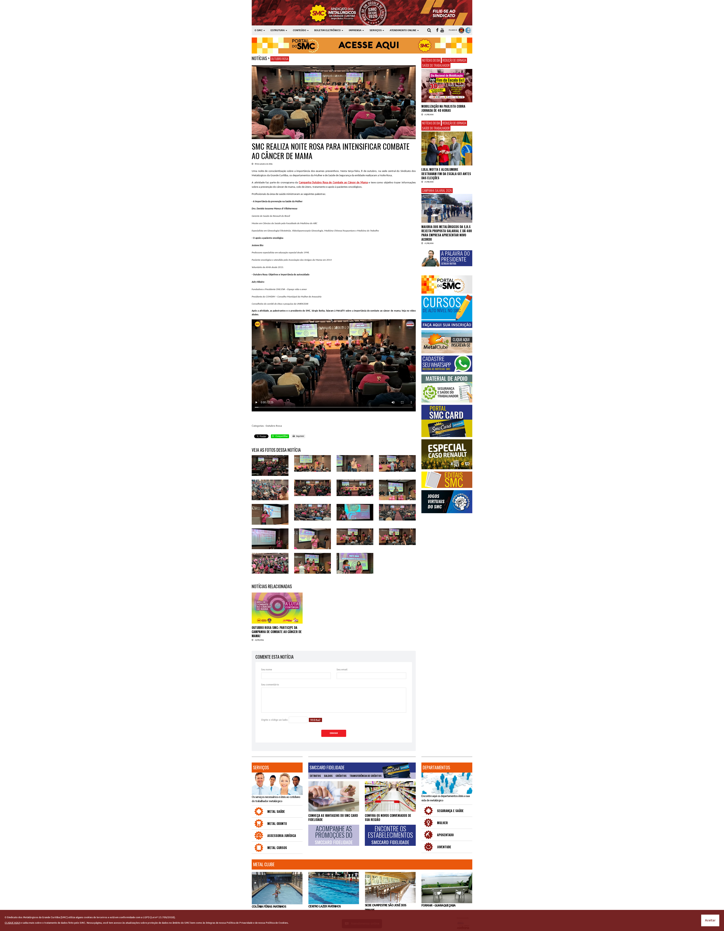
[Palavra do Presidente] (446, 258)
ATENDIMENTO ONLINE (403, 30)
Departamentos (436, 767)
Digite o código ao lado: (274, 719)
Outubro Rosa (279, 59)
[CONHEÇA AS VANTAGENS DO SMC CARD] (333, 796)
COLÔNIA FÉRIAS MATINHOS (269, 907)
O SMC (259, 30)
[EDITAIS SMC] (446, 480)
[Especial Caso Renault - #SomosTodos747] (446, 454)
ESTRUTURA (278, 30)
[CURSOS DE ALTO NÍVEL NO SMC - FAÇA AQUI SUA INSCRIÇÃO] (446, 311)
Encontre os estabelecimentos (390, 835)
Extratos (315, 776)
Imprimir (300, 436)
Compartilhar (281, 436)
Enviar (334, 733)
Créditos (341, 776)
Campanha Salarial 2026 (437, 190)
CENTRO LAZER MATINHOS (324, 906)
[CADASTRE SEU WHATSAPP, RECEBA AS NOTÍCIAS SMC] (446, 363)
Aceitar (710, 920)
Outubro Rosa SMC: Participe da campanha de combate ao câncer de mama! (277, 631)
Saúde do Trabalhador (436, 65)
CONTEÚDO (300, 30)
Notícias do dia (431, 60)
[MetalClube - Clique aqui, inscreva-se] (446, 341)
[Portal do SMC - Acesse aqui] (362, 46)
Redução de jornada (454, 60)
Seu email (342, 669)
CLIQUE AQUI (12, 922)
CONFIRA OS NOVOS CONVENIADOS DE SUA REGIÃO (388, 817)
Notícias (259, 58)
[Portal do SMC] (446, 284)
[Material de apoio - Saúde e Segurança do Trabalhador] (446, 388)
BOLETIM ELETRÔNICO (327, 30)
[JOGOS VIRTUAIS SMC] (446, 501)
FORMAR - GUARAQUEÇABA (438, 905)
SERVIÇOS (376, 30)
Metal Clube (264, 864)
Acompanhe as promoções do (334, 835)
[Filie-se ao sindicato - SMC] (445, 12)
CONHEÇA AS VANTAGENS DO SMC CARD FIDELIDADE (333, 817)
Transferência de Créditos (366, 776)
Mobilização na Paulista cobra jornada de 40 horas (443, 108)
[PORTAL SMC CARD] (446, 421)
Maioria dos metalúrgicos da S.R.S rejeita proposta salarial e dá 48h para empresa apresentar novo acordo (446, 233)
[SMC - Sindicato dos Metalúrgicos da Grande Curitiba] (349, 12)
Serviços (261, 767)
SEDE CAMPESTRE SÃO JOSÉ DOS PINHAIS (385, 907)
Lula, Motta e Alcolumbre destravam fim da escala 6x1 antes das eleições (446, 173)
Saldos (328, 776)
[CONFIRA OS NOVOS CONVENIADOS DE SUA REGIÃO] (390, 796)
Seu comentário (270, 684)
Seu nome (266, 669)
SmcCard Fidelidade (327, 767)
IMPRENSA (355, 30)
